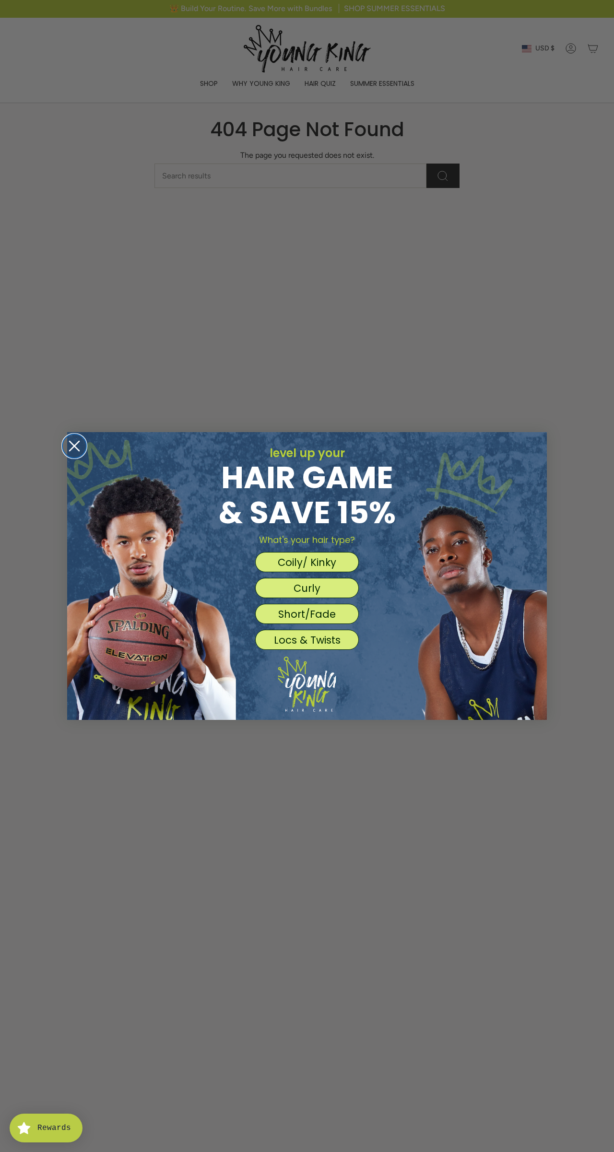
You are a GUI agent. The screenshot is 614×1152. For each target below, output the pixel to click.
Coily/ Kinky (307, 562)
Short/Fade (307, 614)
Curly (307, 588)
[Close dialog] (74, 446)
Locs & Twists (307, 640)
